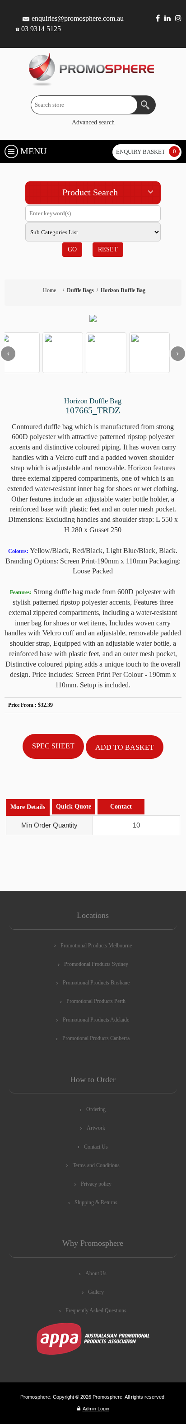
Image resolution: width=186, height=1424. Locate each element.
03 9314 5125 (41, 29)
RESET (108, 249)
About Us (96, 1273)
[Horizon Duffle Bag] (93, 318)
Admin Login (96, 1408)
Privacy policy (96, 1184)
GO (72, 249)
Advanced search (93, 122)
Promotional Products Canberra (96, 1038)
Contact (121, 806)
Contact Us (96, 1147)
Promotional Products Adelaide (96, 1020)
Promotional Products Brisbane (96, 982)
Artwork (96, 1128)
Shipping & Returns (95, 1202)
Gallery (96, 1292)
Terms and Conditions (96, 1165)
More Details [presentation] (27, 807)
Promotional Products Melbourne (96, 945)
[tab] (28, 807)
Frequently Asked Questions (95, 1310)
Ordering (96, 1109)
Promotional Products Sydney (96, 964)
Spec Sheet (53, 746)
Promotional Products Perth (96, 1001)
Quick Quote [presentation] (73, 806)
